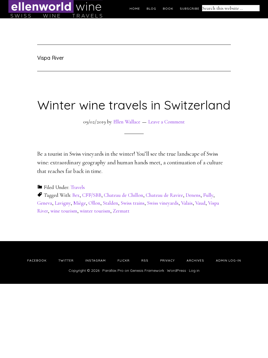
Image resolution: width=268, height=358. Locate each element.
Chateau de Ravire (164, 195)
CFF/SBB (91, 195)
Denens (193, 195)
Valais (187, 203)
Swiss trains (132, 203)
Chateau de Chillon (123, 195)
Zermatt (121, 211)
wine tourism (64, 211)
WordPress (176, 270)
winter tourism (95, 211)
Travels (77, 187)
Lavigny (63, 203)
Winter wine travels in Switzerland (134, 105)
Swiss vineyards (162, 203)
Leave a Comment (166, 122)
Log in (194, 270)
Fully (208, 195)
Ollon (94, 203)
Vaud (200, 203)
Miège (79, 203)
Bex (76, 195)
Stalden (110, 203)
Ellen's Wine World (55, 9)
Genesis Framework (147, 270)
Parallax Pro (113, 270)
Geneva (44, 203)
